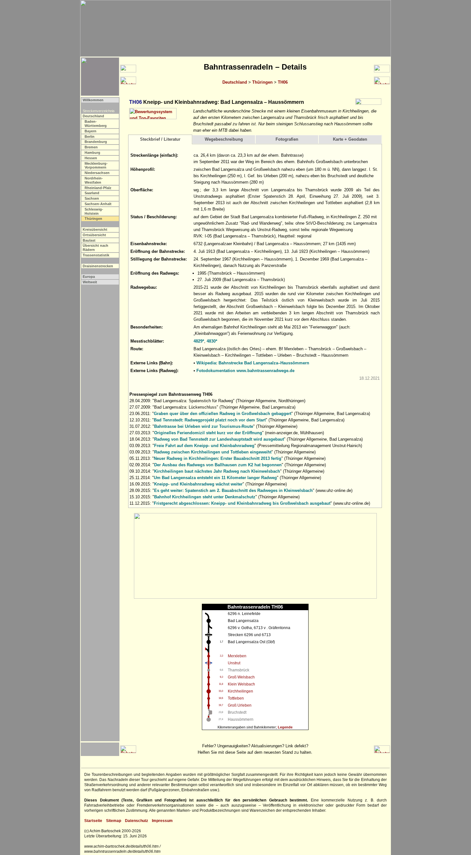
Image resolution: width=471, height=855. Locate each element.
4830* (212, 341)
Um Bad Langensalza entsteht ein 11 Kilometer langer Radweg (215, 477)
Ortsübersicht (94, 235)
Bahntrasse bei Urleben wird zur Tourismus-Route (203, 426)
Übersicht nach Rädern (95, 248)
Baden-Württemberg (96, 124)
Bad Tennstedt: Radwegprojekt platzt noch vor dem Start (210, 420)
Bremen (91, 147)
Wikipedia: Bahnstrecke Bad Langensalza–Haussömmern (252, 363)
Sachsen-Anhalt (98, 204)
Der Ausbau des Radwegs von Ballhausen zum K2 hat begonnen (218, 464)
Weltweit (90, 282)
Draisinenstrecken (98, 266)
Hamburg (92, 152)
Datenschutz (136, 820)
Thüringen (262, 82)
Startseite (93, 820)
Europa (89, 276)
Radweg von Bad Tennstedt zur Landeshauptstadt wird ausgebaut (219, 439)
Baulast (89, 240)
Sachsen (92, 198)
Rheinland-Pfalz (98, 188)
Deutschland (234, 82)
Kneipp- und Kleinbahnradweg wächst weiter (198, 484)
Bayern (90, 131)
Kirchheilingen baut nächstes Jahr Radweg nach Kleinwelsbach (217, 471)
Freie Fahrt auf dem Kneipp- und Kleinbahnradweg (204, 445)
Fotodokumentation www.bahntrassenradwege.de (245, 370)
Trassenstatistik (96, 255)
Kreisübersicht (95, 229)
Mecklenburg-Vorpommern (96, 166)
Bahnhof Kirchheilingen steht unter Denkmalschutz (204, 496)
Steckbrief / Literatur (160, 139)
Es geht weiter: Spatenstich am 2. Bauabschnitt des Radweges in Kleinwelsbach (233, 490)
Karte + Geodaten (350, 139)
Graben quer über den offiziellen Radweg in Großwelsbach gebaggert (222, 413)
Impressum (162, 820)
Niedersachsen (97, 173)
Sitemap (113, 820)
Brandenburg (96, 142)
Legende (285, 727)
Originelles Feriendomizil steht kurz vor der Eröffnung (208, 432)
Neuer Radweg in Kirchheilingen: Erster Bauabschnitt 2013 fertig (217, 458)
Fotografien (287, 139)
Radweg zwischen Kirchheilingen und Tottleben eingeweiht (212, 452)
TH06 (283, 82)
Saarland (92, 193)
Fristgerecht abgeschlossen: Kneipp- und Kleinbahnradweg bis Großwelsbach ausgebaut (242, 503)
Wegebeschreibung (224, 139)
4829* (199, 341)
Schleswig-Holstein (94, 211)
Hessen (91, 158)
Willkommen (93, 100)
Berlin (90, 136)
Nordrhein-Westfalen (94, 180)
